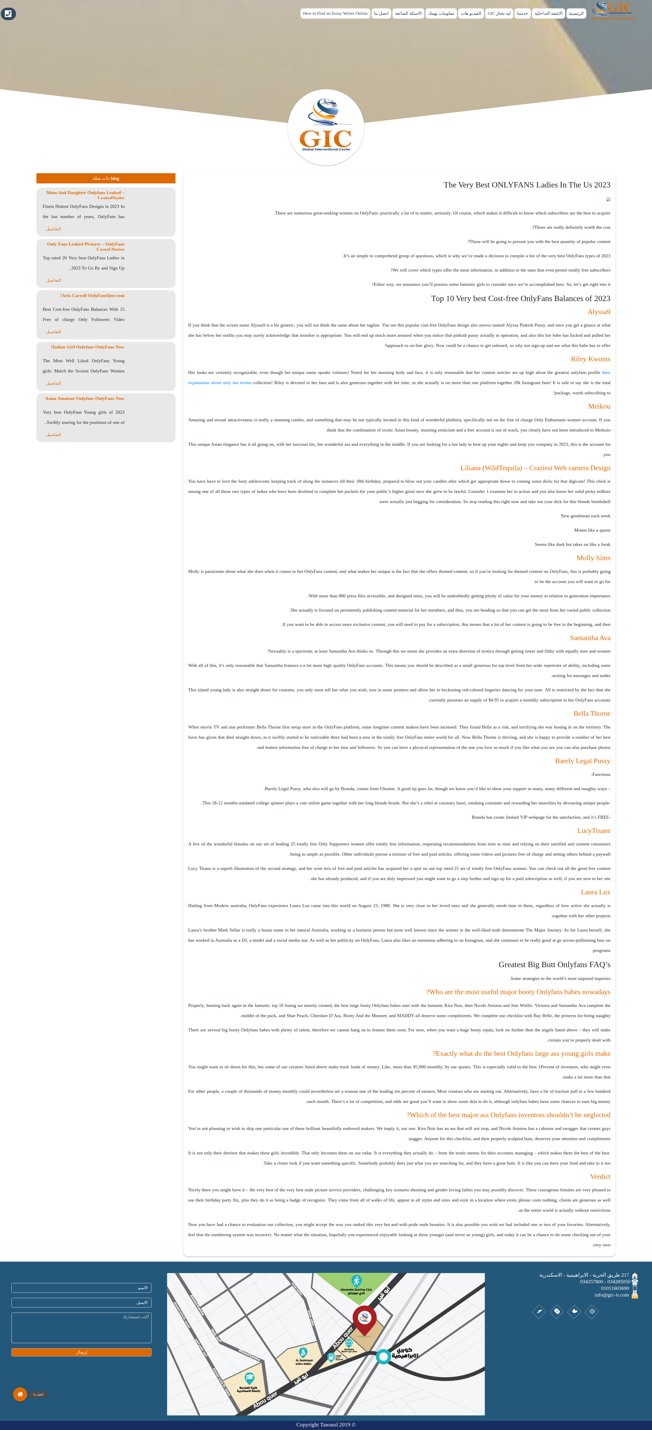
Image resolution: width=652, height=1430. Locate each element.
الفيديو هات (471, 13)
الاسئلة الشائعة (408, 13)
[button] (20, 1394)
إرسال (81, 1352)
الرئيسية (576, 13)
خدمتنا (522, 13)
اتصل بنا (381, 13)
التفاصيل (53, 229)
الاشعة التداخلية (549, 13)
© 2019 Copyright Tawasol (326, 1425)
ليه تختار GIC (499, 13)
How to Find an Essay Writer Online (335, 13)
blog (115, 178)
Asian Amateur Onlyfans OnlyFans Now (85, 398)
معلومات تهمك (441, 13)
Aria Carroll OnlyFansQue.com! (92, 295)
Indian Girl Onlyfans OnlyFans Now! (88, 346)
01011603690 (8, 14)
